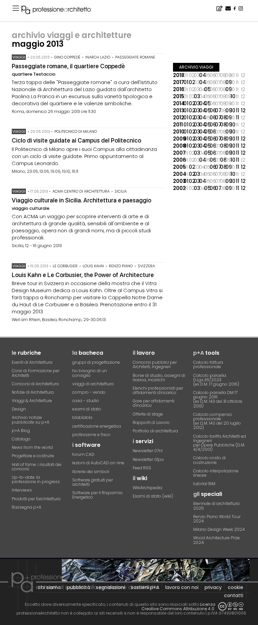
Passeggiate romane (135, 57)
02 (191, 82)
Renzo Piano (121, 266)
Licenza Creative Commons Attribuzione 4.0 (178, 606)
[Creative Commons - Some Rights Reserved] (230, 606)
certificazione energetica (96, 426)
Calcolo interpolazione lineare (216, 473)
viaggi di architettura (93, 384)
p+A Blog (21, 430)
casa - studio (85, 400)
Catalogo (21, 439)
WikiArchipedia (147, 488)
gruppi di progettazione (96, 362)
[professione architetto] (60, 11)
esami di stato (86, 409)
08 (222, 117)
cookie (235, 587)
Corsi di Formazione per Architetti (35, 373)
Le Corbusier (65, 266)
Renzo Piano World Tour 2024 (217, 519)
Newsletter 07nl (148, 451)
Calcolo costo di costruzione (209, 460)
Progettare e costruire (33, 456)
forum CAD (83, 454)
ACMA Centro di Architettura (81, 191)
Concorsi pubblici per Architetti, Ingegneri (155, 364)
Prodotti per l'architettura (36, 499)
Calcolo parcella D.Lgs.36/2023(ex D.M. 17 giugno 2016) (216, 380)
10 (232, 96)
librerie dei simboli (90, 471)
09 (228, 82)
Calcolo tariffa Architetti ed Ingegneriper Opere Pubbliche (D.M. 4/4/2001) (219, 443)
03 (196, 96)
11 (237, 110)
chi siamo (49, 587)
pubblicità (78, 587)
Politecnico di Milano (75, 131)
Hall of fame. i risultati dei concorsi (36, 467)
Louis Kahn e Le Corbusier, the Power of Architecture (83, 274)
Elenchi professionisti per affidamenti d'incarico (158, 390)
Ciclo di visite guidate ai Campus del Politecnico (76, 140)
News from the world (32, 447)
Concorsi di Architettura (35, 384)
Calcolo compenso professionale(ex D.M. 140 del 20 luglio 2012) (217, 421)
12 (243, 110)
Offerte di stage (148, 414)
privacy (213, 587)
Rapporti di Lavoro (151, 422)
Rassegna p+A (26, 507)
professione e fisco (91, 434)
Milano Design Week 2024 (219, 529)
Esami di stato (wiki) (153, 496)
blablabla (82, 417)
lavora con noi (182, 587)
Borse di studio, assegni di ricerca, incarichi (159, 378)
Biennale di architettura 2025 (216, 506)
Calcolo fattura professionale (208, 364)
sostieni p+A (145, 587)
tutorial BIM (204, 483)
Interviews (22, 490)
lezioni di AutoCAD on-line (98, 463)
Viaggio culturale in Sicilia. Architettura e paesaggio (81, 200)
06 (212, 110)
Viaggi (18, 57)
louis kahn (93, 266)
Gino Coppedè (67, 57)
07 (217, 110)
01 (185, 82)
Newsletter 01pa (148, 459)
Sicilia (121, 191)
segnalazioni (110, 587)
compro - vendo (88, 392)
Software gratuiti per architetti (92, 482)
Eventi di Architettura (32, 362)
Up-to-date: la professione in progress (36, 479)
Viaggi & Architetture (32, 400)
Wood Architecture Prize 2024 (216, 540)
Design (19, 409)
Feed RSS (142, 468)
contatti (233, 595)
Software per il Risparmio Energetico (97, 495)
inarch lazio (97, 57)
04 (202, 75)
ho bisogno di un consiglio (89, 373)
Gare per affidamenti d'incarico (153, 403)
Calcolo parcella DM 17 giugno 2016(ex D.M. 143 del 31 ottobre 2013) (217, 399)
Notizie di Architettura (33, 392)
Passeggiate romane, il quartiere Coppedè (68, 66)
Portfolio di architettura (155, 431)
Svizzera (146, 266)
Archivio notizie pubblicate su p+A (30, 420)
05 (207, 89)
